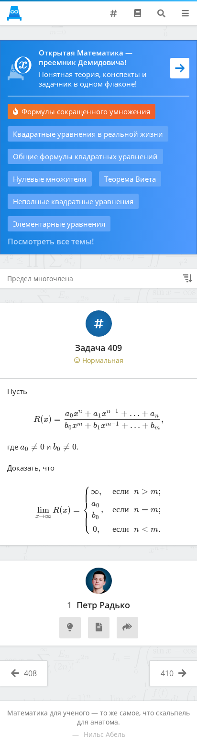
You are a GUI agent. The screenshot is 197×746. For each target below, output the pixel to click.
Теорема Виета (130, 179)
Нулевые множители (50, 179)
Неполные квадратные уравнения (73, 201)
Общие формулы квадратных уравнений (85, 156)
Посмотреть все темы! (51, 241)
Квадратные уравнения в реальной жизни (88, 134)
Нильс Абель (104, 734)
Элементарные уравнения (59, 224)
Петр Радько (103, 605)
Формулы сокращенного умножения (86, 111)
